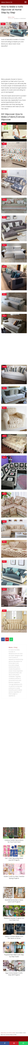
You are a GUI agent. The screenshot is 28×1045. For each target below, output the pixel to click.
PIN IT (3, 23)
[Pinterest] (7, 639)
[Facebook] (3, 639)
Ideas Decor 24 (6, 2)
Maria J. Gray (11, 17)
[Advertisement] (14, 63)
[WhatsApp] (11, 639)
